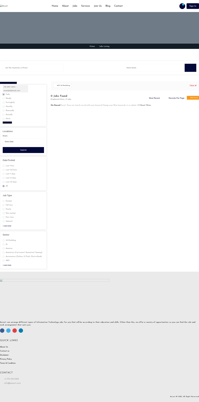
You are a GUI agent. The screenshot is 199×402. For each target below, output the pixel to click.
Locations (8, 131)
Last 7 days (10, 174)
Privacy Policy (6, 359)
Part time (10, 217)
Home (55, 6)
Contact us (4, 351)
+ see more (7, 226)
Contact (118, 6)
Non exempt (11, 213)
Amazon (9, 248)
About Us (4, 347)
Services (85, 6)
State (5, 136)
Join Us (98, 6)
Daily (8, 94)
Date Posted (9, 160)
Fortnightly (10, 102)
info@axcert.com (12, 383)
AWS (7, 260)
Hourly (8, 209)
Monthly (9, 106)
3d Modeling (11, 240)
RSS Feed (194, 98)
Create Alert (7, 123)
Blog (107, 6)
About (65, 6)
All (7, 186)
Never (8, 119)
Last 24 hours (11, 170)
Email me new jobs (9, 83)
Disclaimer (4, 355)
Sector (6, 234)
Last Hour (10, 166)
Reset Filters (145, 105)
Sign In (192, 6)
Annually (9, 114)
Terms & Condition (8, 363)
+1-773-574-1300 (11, 379)
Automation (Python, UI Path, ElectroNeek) (24, 256)
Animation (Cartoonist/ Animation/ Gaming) (24, 252)
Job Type (7, 195)
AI (6, 244)
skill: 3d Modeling (63, 85)
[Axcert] (25, 6)
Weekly (8, 98)
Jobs (74, 6)
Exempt (9, 201)
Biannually (10, 110)
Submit (23, 150)
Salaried (9, 221)
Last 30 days (11, 182)
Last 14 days (11, 178)
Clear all (193, 85)
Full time (9, 205)
